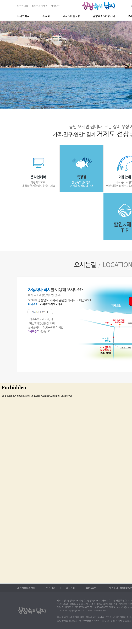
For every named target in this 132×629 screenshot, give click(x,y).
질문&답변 (91, 588)
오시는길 (70, 588)
